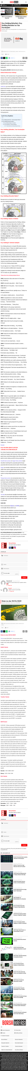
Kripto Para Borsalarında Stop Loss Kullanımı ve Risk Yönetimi (20, 973)
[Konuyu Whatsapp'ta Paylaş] (7, 58)
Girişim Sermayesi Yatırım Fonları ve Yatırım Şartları (19, 882)
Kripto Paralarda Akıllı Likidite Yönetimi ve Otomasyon (20, 857)
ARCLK (7, 29)
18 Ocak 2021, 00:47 (16, 588)
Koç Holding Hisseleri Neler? (8, 121)
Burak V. (10, 588)
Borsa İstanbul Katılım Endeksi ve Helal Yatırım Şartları (19, 965)
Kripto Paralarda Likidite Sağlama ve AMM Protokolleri (20, 922)
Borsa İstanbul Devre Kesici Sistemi (20, 940)
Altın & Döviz (8, 602)
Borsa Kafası (12, 543)
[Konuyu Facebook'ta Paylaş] (2, 58)
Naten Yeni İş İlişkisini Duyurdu (7, 17)
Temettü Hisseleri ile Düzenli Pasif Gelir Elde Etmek (20, 1013)
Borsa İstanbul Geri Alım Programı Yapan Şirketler (19, 906)
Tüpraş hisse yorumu (6, 478)
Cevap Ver (10, 585)
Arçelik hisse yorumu (6, 460)
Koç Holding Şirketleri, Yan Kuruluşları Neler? (11, 119)
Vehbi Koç (3, 86)
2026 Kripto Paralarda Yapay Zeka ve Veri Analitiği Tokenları (20, 997)
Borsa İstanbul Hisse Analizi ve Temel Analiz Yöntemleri (20, 1005)
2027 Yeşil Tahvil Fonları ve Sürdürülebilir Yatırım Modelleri (20, 931)
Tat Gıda (3, 494)
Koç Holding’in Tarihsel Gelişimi (10, 124)
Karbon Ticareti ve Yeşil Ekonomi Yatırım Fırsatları (19, 866)
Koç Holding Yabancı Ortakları (10, 122)
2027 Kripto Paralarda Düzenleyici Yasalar (19, 980)
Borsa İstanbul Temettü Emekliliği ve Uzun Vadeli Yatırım (19, 989)
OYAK (17, 505)
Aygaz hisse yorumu (17, 460)
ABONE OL (12, 58)
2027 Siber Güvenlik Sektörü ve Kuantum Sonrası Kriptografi (20, 957)
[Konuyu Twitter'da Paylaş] (4, 58)
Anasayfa (3, 29)
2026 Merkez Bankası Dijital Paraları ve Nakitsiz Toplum (20, 914)
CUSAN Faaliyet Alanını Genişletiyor (21, 17)
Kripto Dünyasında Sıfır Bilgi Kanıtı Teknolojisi (20, 890)
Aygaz (2, 467)
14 (3, 54)
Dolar (2, 638)
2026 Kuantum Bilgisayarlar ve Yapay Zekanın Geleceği (20, 874)
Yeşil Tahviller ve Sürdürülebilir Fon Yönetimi (20, 898)
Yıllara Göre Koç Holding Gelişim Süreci (13, 125)
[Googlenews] (1, 1027)
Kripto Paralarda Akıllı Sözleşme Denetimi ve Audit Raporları (20, 949)
